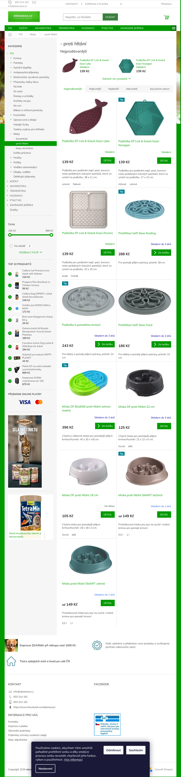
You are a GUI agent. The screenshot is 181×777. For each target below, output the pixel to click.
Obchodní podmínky (19, 730)
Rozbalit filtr (29, 252)
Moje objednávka (17, 739)
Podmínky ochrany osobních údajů (27, 735)
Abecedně (132, 88)
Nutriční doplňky (22, 67)
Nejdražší (113, 88)
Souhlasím (136, 750)
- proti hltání (21, 143)
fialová (76, 184)
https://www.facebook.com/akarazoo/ (34, 707)
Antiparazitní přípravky (26, 72)
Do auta (17, 91)
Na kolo (17, 86)
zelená (65, 184)
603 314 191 (20, 696)
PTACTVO (15, 200)
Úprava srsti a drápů (24, 119)
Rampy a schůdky (23, 96)
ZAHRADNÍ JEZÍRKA (21, 205)
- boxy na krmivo (23, 148)
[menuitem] (10, 28)
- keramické (21, 138)
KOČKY (14, 181)
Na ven (17, 105)
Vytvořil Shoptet (164, 769)
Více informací (73, 759)
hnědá (74, 276)
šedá (65, 276)
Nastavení (45, 768)
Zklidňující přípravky (24, 176)
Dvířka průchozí (22, 152)
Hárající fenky (21, 124)
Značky (14, 209)
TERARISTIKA (18, 190)
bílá (130, 446)
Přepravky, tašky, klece (26, 81)
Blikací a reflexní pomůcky (28, 110)
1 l (128, 534)
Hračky (17, 157)
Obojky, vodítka (21, 172)
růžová (122, 184)
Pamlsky (18, 62)
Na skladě (22, 245)
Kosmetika (19, 115)
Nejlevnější (95, 88)
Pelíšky (17, 162)
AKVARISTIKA (18, 186)
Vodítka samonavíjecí (25, 167)
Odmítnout (113, 750)
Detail (108, 160)
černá (121, 446)
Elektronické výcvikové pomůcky (31, 77)
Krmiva (17, 58)
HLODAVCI (16, 195)
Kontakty (72, 3)
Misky (16, 133)
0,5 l (120, 534)
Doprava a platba (96, 3)
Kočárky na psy (22, 100)
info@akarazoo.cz (23, 691)
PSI (12, 53)
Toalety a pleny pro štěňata (28, 129)
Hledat (110, 17)
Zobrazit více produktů (114, 78)
